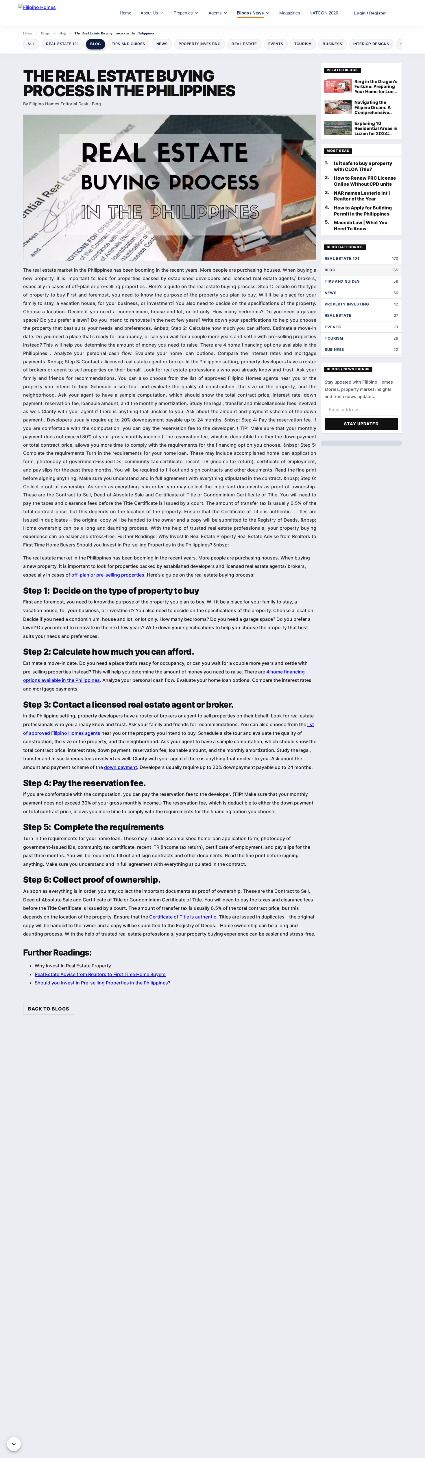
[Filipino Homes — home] (62, 13)
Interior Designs (371, 44)
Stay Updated (361, 423)
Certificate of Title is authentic (182, 917)
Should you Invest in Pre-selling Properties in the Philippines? (102, 983)
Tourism (302, 44)
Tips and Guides (128, 44)
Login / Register (370, 13)
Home (125, 12)
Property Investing (199, 44)
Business (332, 44)
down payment (120, 767)
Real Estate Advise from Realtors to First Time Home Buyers (100, 974)
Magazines (289, 12)
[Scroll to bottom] (14, 1444)
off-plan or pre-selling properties (107, 575)
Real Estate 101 (62, 44)
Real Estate (244, 44)
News (162, 44)
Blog (95, 44)
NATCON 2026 (323, 12)
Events (275, 44)
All (31, 44)
